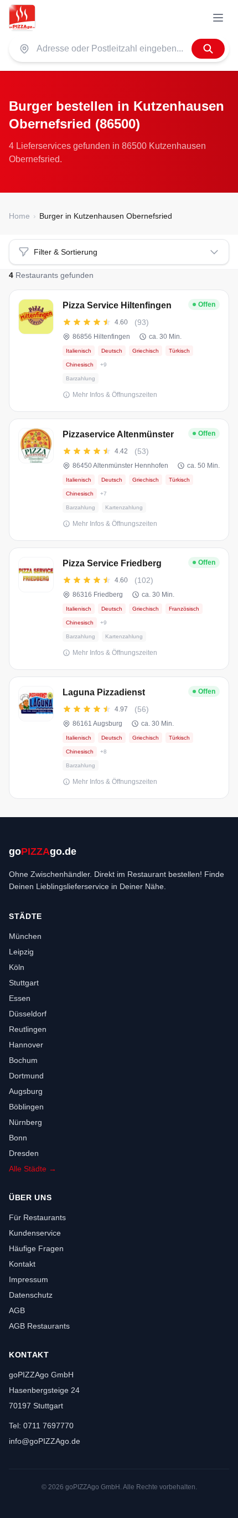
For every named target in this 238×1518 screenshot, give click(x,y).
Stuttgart (24, 982)
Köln (16, 967)
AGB (17, 1310)
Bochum (23, 1060)
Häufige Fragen (36, 1248)
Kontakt (22, 1263)
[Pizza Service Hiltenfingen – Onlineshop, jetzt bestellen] (119, 350)
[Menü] (218, 18)
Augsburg (26, 1091)
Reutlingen (27, 1029)
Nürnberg (25, 1122)
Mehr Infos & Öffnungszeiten (115, 395)
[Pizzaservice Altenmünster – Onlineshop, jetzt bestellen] (119, 479)
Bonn (18, 1137)
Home (19, 215)
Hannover (26, 1044)
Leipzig (21, 951)
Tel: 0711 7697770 (41, 1425)
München (25, 936)
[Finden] (208, 49)
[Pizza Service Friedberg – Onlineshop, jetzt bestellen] (119, 608)
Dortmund (26, 1075)
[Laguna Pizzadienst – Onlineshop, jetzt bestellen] (119, 737)
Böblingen (26, 1106)
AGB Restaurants (39, 1325)
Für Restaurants (37, 1217)
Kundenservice (35, 1232)
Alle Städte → (32, 1168)
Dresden (24, 1153)
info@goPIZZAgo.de (44, 1441)
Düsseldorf (27, 1013)
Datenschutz (31, 1294)
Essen (19, 998)
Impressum (28, 1279)
